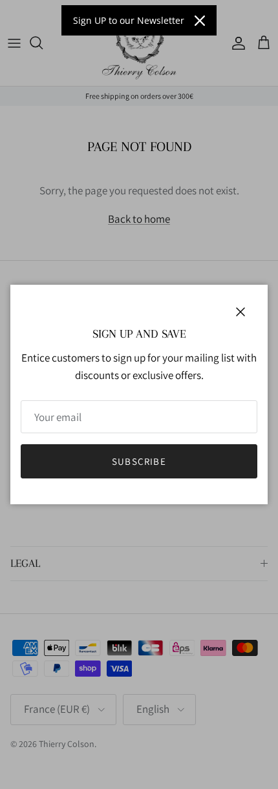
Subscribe (139, 461)
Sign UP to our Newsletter (128, 20)
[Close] (200, 20)
